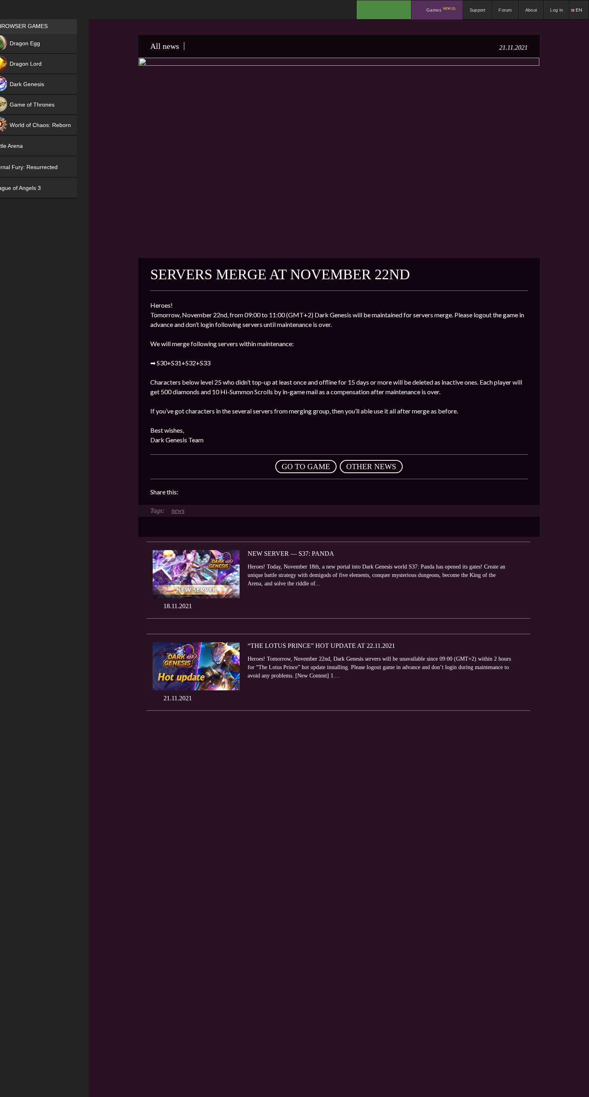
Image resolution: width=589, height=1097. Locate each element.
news (177, 510)
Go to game (306, 466)
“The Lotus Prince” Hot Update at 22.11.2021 (321, 645)
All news (164, 46)
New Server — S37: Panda (291, 553)
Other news (371, 466)
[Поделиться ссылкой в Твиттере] (258, 492)
